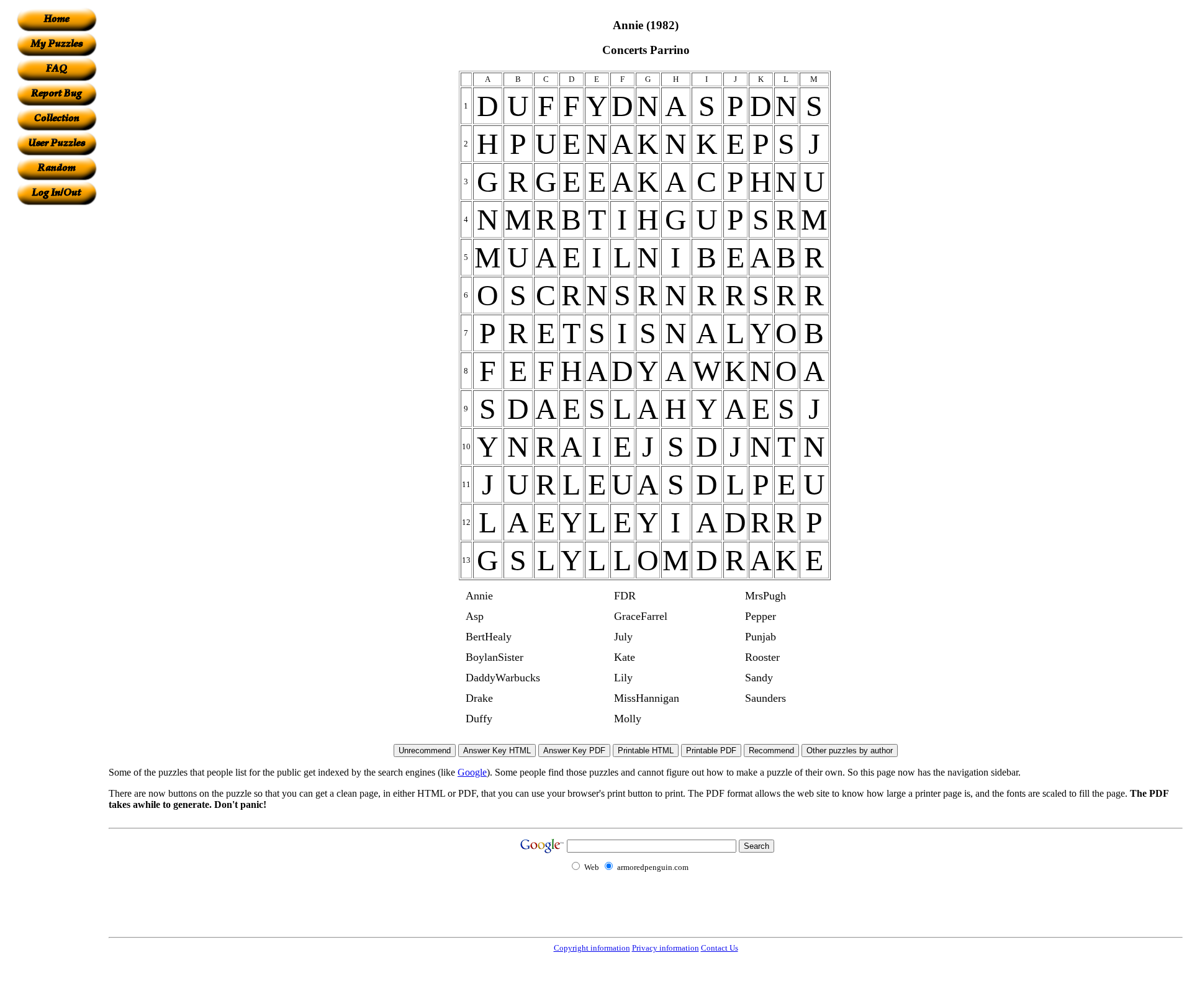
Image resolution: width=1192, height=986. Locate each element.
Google (472, 772)
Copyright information (592, 947)
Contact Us (719, 947)
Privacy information (665, 947)
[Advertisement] (56, 391)
